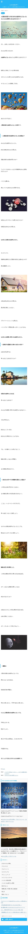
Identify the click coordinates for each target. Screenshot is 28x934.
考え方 (3, 768)
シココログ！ (14, 5)
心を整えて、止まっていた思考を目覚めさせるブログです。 (14, 930)
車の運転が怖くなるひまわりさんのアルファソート (13, 907)
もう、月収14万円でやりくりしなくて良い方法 (12, 909)
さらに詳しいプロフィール (9, 856)
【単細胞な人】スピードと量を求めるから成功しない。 (14, 912)
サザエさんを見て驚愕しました (11, 775)
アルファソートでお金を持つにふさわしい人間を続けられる (14, 901)
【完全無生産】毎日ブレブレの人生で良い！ (11, 905)
